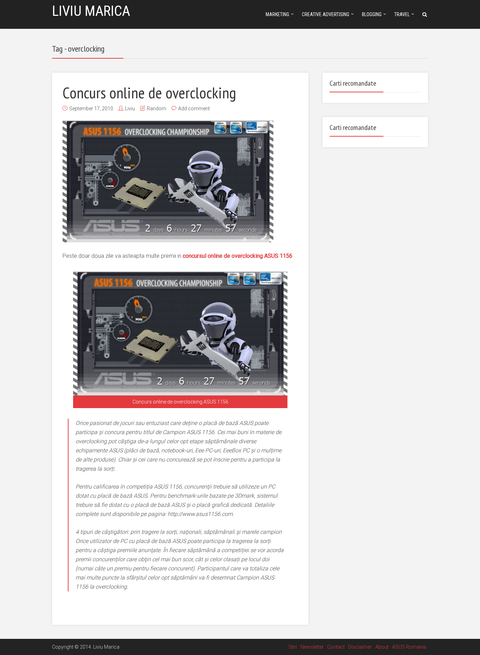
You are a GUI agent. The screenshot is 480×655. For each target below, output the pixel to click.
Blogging (372, 14)
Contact (336, 647)
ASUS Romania (409, 647)
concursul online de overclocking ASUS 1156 (237, 256)
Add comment (194, 108)
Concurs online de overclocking (149, 92)
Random (156, 108)
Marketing (277, 14)
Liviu (130, 108)
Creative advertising (325, 14)
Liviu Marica (91, 11)
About (382, 647)
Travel (402, 14)
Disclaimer (360, 647)
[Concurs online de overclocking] (168, 181)
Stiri (292, 647)
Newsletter (312, 647)
